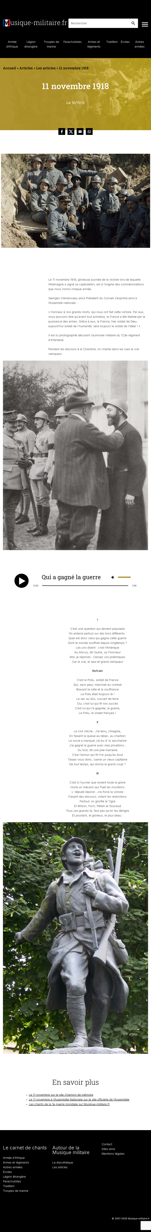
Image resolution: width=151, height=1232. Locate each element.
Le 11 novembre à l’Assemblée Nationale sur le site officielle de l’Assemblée (79, 1099)
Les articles (46, 68)
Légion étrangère (14, 1176)
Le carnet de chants (25, 1148)
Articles (26, 68)
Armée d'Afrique (14, 1158)
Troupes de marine (15, 1191)
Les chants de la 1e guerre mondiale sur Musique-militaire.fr (69, 1104)
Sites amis (108, 1149)
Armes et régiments (16, 1162)
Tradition (9, 1186)
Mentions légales (113, 1153)
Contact (107, 1144)
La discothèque (62, 1162)
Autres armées (12, 1167)
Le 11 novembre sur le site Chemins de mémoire (61, 1095)
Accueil (9, 68)
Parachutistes (12, 1181)
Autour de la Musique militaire (71, 1150)
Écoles (7, 1172)
